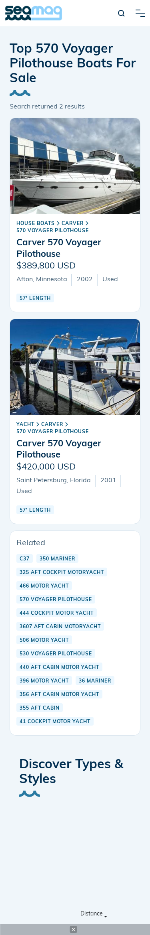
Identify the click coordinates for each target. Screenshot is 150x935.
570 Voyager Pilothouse (52, 231)
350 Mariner (57, 559)
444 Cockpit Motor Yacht (57, 613)
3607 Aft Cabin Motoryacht (60, 627)
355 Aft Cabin (40, 708)
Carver (73, 223)
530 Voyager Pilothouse (56, 654)
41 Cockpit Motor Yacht (55, 722)
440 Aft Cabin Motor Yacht (59, 667)
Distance (91, 914)
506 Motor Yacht (44, 640)
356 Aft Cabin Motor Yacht (59, 694)
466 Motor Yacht (44, 586)
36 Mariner (95, 681)
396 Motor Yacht (44, 681)
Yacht (25, 424)
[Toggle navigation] (140, 13)
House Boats (35, 223)
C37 (25, 559)
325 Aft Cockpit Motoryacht (62, 572)
